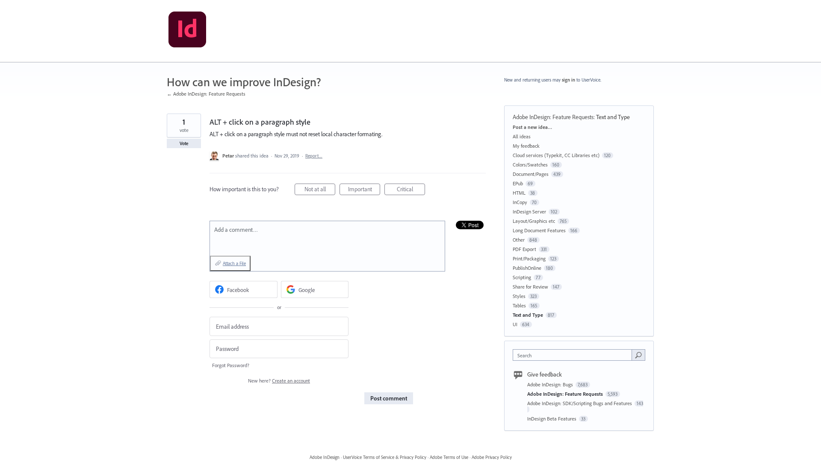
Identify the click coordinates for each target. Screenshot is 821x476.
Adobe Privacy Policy (492, 457)
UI (515, 324)
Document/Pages (531, 174)
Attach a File (234, 263)
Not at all (319, 190)
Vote (184, 143)
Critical (411, 190)
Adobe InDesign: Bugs (550, 384)
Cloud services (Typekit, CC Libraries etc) (556, 155)
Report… (313, 156)
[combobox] (574, 355)
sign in (568, 80)
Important (364, 190)
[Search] (638, 354)
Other (519, 240)
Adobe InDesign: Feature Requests (553, 117)
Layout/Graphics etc (534, 221)
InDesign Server (529, 211)
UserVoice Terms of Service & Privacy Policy (384, 457)
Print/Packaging (529, 258)
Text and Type (613, 117)
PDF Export (524, 249)
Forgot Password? (230, 365)
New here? (279, 380)
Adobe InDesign (325, 457)
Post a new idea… (532, 127)
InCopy (520, 202)
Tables (519, 305)
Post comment (388, 398)
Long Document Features (539, 230)
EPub (518, 183)
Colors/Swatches (530, 164)
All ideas (522, 136)
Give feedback (544, 374)
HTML (519, 193)
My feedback (526, 146)
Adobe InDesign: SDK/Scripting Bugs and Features (580, 403)
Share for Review (530, 286)
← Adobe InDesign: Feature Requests (206, 94)
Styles (519, 296)
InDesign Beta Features (552, 418)
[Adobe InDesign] (187, 31)
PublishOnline (527, 268)
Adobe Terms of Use (449, 457)
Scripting (522, 277)
